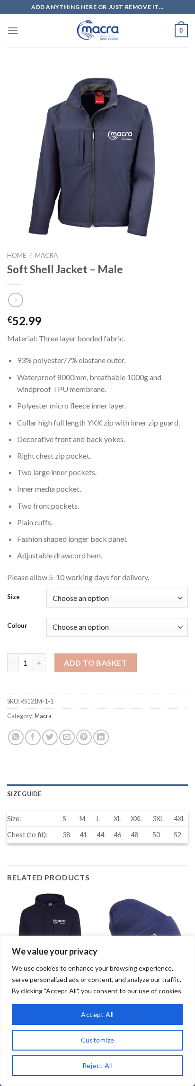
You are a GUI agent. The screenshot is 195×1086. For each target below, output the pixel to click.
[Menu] (12, 30)
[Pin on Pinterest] (84, 737)
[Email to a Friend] (67, 737)
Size (13, 597)
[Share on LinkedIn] (101, 737)
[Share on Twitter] (50, 737)
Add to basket (95, 662)
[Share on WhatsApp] (16, 737)
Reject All (97, 1065)
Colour (17, 626)
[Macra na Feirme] (97, 30)
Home (16, 255)
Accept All (97, 1014)
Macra (46, 255)
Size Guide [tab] (24, 794)
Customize (98, 1040)
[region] (97, 1011)
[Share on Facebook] (33, 737)
